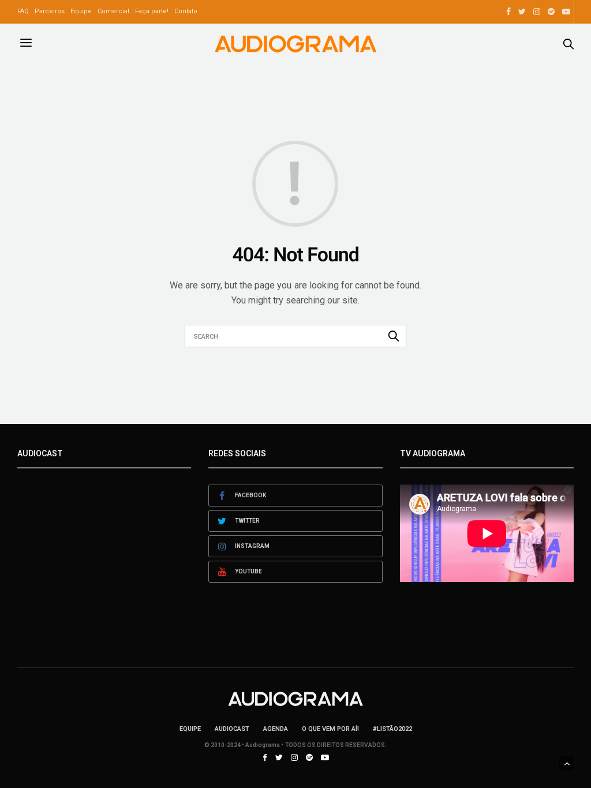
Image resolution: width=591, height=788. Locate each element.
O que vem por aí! (330, 729)
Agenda (275, 729)
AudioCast (232, 729)
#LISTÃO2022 (392, 729)
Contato (185, 11)
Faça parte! (152, 11)
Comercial (113, 11)
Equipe (81, 11)
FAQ (23, 11)
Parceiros (50, 11)
